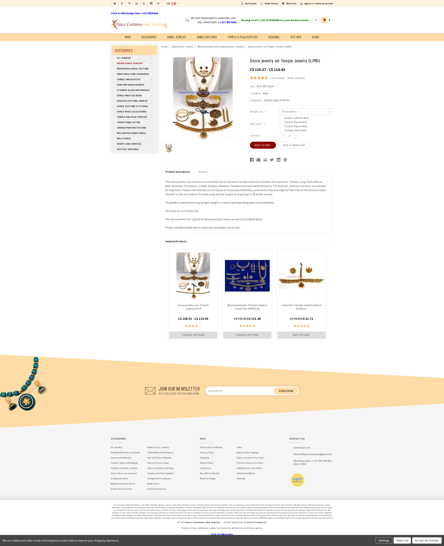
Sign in (307, 3)
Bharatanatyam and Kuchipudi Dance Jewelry (221, 46)
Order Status (271, 3)
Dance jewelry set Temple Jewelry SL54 (193, 306)
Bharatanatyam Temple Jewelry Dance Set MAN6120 (247, 306)
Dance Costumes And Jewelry (203, 522)
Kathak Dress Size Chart (249, 468)
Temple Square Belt (296, 126)
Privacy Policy (207, 452)
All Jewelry (124, 57)
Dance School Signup (247, 452)
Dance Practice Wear (129, 95)
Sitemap (241, 478)
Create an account (323, 3)
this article (185, 227)
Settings (384, 540)
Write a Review (296, 78)
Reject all (402, 540)
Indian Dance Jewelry (129, 63)
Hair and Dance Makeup (130, 84)
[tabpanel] (193, 294)
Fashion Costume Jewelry (132, 100)
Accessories (149, 37)
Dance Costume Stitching (132, 106)
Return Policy (207, 462)
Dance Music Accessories (132, 111)
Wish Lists (291, 3)
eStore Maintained (233, 522)
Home (128, 37)
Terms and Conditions (211, 447)
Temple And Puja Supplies (132, 116)
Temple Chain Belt (295, 130)
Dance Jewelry (176, 37)
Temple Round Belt (295, 122)
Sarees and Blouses (129, 79)
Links (239, 447)
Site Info (296, 37)
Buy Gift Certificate (209, 473)
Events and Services (129, 143)
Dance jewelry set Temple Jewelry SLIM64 (269, 46)
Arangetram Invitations (131, 127)
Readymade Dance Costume (133, 68)
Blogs (315, 37)
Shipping (204, 457)
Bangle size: (258, 111)
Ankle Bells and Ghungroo (133, 74)
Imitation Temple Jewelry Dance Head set (301, 306)
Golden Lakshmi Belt (296, 118)
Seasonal (274, 37)
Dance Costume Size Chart (250, 457)
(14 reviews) (278, 78)
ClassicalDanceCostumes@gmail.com (312, 454)
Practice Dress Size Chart (250, 462)
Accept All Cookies (427, 540)
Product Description (178, 171)
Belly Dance (124, 138)
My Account (251, 3)
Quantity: (255, 135)
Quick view (193, 275)
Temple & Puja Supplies (243, 37)
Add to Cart (301, 335)
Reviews (203, 171)
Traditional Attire (128, 122)
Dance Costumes (207, 37)
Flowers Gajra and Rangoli (133, 90)
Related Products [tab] (176, 241)
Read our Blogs (208, 478)
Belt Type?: (257, 123)
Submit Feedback (246, 473)
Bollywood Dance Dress (131, 133)
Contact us (205, 468)
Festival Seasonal (128, 149)
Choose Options (193, 335)
